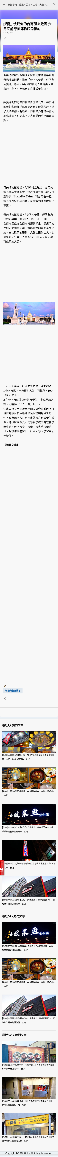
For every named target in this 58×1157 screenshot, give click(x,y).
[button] (5, 38)
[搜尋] (54, 4)
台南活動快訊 (13, 691)
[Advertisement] (29, 156)
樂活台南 (28, 1153)
